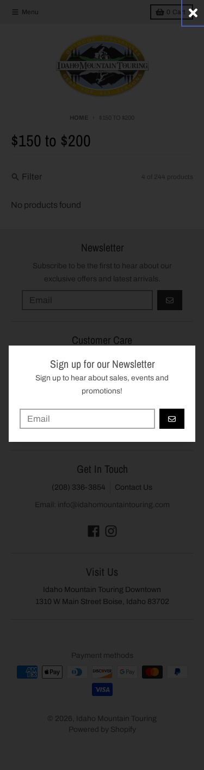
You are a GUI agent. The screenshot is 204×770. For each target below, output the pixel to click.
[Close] (193, 13)
